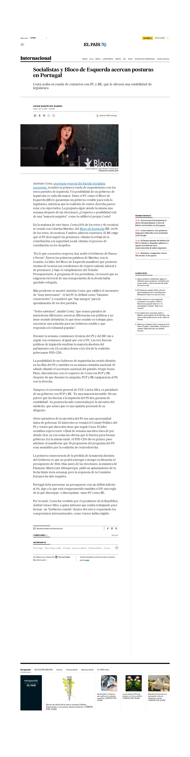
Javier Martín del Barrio (47, 106)
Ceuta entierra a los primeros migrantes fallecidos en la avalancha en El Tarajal (151, 233)
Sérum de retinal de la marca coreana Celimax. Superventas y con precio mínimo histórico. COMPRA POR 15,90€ (69, 706)
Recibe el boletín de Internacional (50, 529)
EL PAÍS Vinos (103, 670)
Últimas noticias (163, 59)
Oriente (118, 59)
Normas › (115, 535)
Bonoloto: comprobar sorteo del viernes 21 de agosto (151, 254)
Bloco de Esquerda (92, 229)
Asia (124, 59)
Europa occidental (79, 548)
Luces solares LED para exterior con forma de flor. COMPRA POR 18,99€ (132, 696)
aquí (87, 560)
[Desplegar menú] (22, 45)
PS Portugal (38, 548)
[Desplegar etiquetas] (117, 547)
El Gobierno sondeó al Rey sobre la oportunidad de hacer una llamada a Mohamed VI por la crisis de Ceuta (151, 292)
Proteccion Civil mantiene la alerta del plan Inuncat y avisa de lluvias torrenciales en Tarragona (151, 223)
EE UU (91, 59)
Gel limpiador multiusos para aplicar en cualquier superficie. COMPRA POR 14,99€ (106, 697)
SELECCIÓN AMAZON (43, 670)
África (130, 59)
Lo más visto (141, 273)
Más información (39, 560)
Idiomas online (87, 670)
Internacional (35, 58)
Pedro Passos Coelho (53, 548)
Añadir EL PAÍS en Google (108, 115)
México (98, 59)
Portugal (66, 548)
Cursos (59, 670)
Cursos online (71, 670)
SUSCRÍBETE (147, 38)
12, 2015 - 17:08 (47, 109)
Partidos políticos (95, 548)
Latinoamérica (107, 59)
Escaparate (25, 670)
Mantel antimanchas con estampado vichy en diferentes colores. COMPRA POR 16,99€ (157, 697)
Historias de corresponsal (145, 59)
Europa (85, 59)
